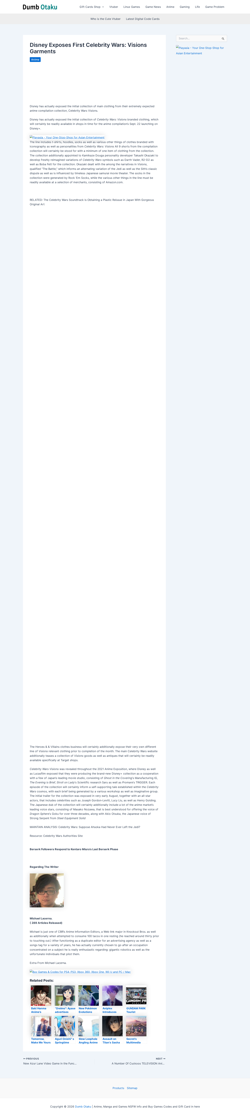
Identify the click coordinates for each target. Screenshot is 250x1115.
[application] (102, 7)
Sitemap (132, 1088)
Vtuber (113, 6)
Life (197, 6)
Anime (170, 6)
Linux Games (131, 6)
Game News (153, 6)
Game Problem (214, 6)
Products (118, 1088)
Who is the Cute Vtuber (105, 19)
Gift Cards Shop (90, 6)
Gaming (185, 6)
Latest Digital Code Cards (143, 19)
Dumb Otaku (83, 1106)
